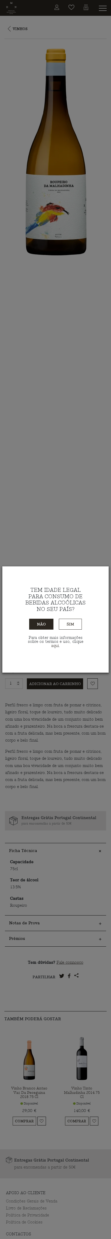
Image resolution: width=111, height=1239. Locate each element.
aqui (55, 645)
